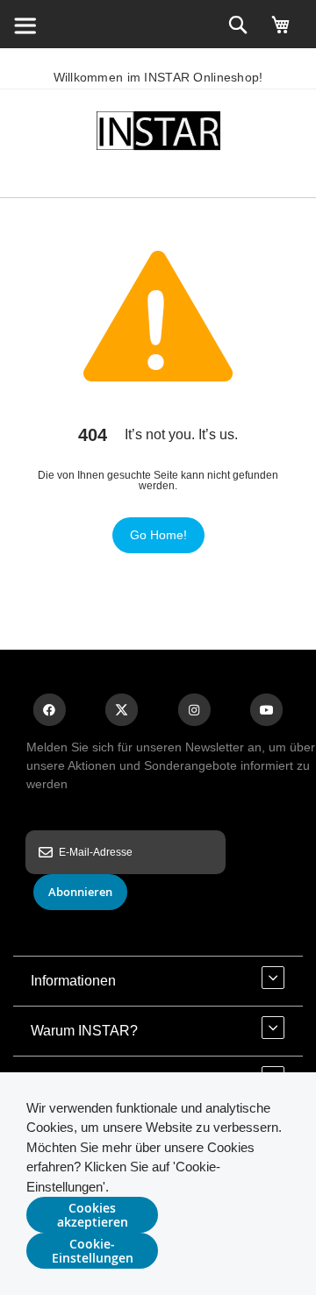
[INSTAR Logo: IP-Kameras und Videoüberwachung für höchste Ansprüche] (158, 133)
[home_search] (25, 25)
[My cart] (281, 32)
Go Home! (158, 535)
